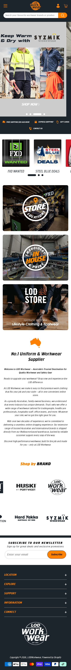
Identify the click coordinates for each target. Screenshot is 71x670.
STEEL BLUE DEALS (48, 171)
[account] (58, 6)
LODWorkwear (34, 658)
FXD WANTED (16, 171)
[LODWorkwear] (35, 5)
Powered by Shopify (51, 658)
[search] (36, 15)
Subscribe (56, 554)
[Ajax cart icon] (66, 6)
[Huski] (29, 487)
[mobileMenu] (5, 6)
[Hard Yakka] (29, 518)
